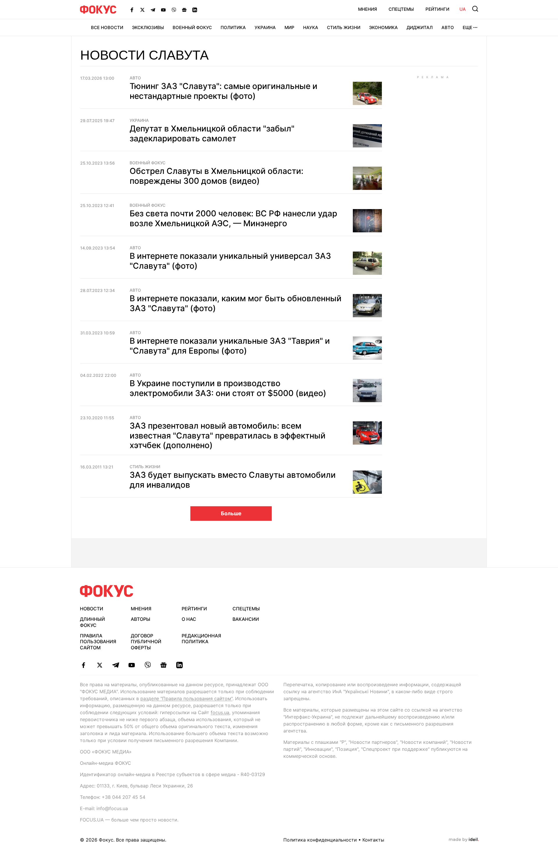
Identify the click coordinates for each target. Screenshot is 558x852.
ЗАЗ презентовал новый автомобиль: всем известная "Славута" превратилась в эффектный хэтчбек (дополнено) (228, 435)
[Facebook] (132, 9)
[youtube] (131, 665)
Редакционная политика (201, 639)
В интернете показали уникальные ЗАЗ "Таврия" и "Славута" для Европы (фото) (230, 346)
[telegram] (115, 665)
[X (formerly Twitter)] (142, 9)
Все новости (107, 27)
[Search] (475, 9)
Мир (289, 27)
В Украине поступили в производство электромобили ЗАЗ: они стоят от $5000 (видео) (228, 388)
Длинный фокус (92, 622)
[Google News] (184, 9)
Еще (467, 27)
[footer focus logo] (106, 591)
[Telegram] (153, 9)
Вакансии (246, 619)
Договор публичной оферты (146, 642)
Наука (310, 27)
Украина (265, 27)
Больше (231, 513)
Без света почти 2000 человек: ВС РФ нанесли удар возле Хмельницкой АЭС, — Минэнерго (233, 218)
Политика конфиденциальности (320, 840)
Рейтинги (437, 9)
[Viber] (174, 9)
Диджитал (420, 27)
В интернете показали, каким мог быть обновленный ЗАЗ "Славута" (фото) (235, 303)
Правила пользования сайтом (98, 642)
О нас (189, 619)
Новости (91, 609)
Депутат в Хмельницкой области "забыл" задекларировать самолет (212, 133)
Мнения (367, 9)
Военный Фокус (192, 27)
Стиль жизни (343, 27)
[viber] (147, 665)
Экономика (383, 27)
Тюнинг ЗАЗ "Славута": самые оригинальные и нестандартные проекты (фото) (223, 91)
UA (462, 9)
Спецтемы (401, 9)
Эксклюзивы (148, 27)
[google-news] (163, 665)
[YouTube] (163, 9)
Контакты (373, 840)
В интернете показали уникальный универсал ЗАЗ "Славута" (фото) (230, 261)
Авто (447, 27)
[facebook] (83, 665)
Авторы (140, 619)
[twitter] (99, 665)
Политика (233, 27)
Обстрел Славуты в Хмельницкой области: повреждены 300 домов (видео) (216, 176)
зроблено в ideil (463, 840)
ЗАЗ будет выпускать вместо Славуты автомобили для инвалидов (233, 480)
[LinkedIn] (194, 9)
